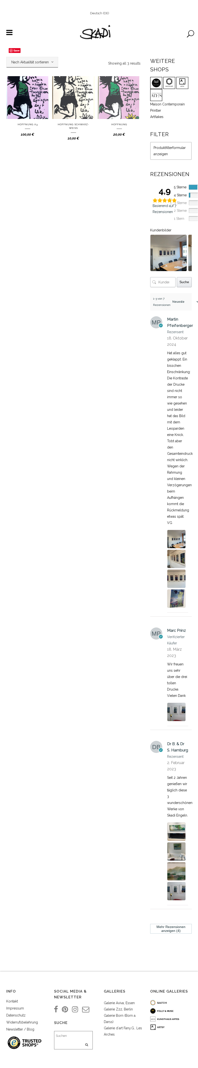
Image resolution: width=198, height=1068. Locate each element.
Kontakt (12, 1001)
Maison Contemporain (167, 104)
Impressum (15, 1008)
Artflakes (156, 117)
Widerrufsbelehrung (22, 1022)
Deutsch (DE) (99, 13)
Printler (155, 110)
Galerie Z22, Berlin (118, 1009)
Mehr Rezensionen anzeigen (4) (170, 929)
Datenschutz (16, 1015)
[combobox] (32, 62)
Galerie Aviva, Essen (119, 1003)
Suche (184, 282)
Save (17, 50)
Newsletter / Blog (20, 1029)
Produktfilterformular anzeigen (170, 151)
